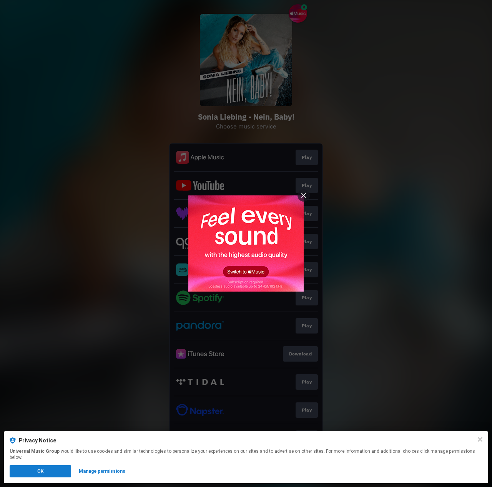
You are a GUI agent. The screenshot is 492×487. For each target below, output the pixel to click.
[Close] (480, 439)
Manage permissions (102, 471)
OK (40, 471)
